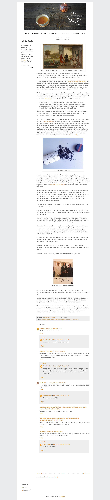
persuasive (43, 431)
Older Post (86, 474)
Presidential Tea (55, 319)
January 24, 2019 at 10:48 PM (61, 444)
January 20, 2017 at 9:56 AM (61, 366)
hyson (78, 135)
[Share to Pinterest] (66, 317)
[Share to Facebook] (65, 317)
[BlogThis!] (62, 317)
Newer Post (40, 474)
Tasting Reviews (65, 33)
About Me (27, 33)
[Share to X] (64, 317)
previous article (49, 121)
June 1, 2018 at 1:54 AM (56, 420)
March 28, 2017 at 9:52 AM (52, 409)
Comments (26, 490)
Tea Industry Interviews (54, 33)
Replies (44, 337)
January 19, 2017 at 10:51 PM (56, 351)
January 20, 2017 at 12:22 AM (56, 382)
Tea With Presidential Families (77, 81)
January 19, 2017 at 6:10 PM (54, 328)
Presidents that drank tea (65, 319)
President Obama (45, 319)
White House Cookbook (57, 185)
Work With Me (35, 33)
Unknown (42, 328)
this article (48, 99)
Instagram (24, 60)
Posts (25, 487)
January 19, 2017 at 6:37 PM (61, 339)
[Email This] (61, 317)
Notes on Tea (43, 351)
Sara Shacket (47, 339)
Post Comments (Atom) (51, 477)
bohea (71, 135)
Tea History (43, 33)
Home (63, 474)
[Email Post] (59, 317)
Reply (41, 333)
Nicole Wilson (44, 382)
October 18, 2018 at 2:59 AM (55, 431)
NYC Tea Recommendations (78, 33)
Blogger (62, 496)
